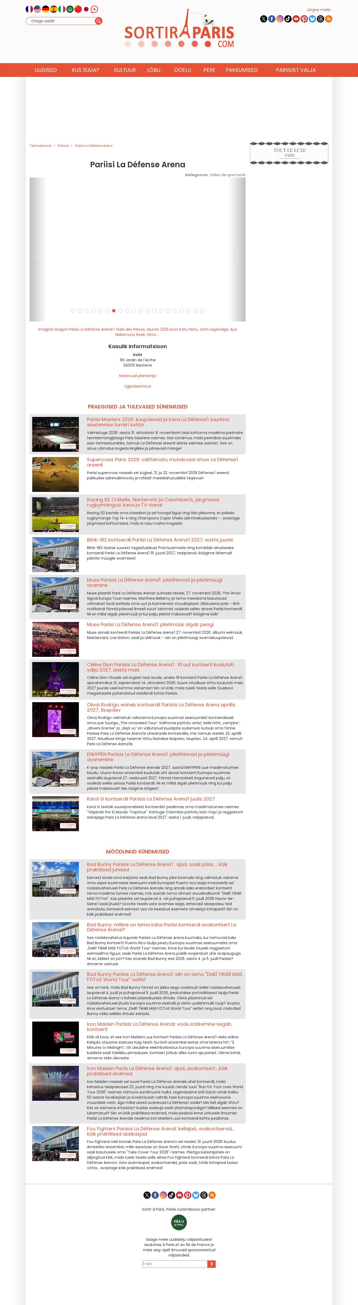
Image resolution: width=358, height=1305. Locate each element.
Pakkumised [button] (242, 70)
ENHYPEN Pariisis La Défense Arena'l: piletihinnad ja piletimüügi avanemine (158, 757)
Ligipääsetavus (137, 386)
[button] (38, 249)
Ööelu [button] (182, 70)
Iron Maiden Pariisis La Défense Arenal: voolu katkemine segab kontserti (159, 1027)
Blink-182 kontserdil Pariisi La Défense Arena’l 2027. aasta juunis (160, 539)
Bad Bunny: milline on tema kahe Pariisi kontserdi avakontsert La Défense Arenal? (161, 927)
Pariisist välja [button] (296, 70)
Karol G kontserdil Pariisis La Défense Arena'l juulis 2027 (151, 799)
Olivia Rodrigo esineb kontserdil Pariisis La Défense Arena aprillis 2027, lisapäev (161, 707)
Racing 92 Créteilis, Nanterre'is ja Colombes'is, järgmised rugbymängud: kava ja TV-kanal (153, 502)
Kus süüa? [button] (85, 70)
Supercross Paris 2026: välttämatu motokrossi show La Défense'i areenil (162, 462)
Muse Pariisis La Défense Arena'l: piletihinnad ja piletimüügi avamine (154, 582)
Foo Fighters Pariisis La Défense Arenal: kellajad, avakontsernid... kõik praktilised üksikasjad (160, 1131)
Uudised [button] (46, 70)
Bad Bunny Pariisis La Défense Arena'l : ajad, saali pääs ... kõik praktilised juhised (157, 867)
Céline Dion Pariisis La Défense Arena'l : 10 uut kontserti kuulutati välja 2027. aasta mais (160, 667)
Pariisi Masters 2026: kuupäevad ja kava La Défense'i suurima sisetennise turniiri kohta (158, 422)
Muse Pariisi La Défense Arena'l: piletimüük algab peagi (150, 624)
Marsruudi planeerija (137, 375)
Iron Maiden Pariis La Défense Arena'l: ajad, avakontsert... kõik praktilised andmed (157, 1071)
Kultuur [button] (125, 70)
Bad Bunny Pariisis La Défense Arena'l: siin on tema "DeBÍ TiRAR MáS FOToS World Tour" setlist (164, 977)
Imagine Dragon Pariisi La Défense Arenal (75, 329)
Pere (209, 70)
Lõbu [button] (153, 70)
